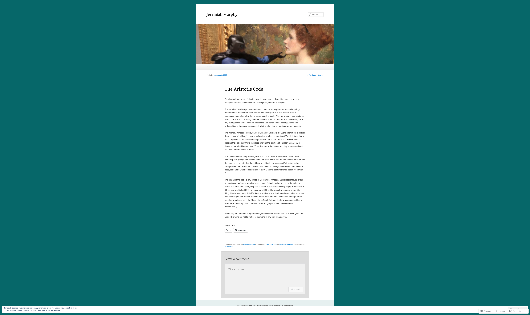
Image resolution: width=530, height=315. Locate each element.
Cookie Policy (54, 310)
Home (209, 66)
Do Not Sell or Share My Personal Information (275, 305)
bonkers (267, 244)
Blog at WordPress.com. (246, 305)
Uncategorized (249, 244)
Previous (311, 75)
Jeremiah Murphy (221, 14)
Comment (295, 289)
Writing (274, 244)
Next (321, 75)
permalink (229, 246)
